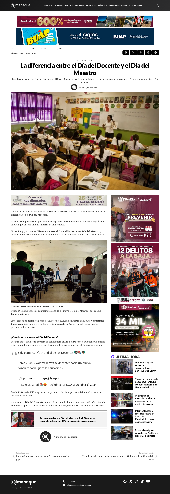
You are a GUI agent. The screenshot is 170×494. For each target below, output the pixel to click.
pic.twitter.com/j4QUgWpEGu (42, 378)
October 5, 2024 (86, 385)
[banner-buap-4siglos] (85, 36)
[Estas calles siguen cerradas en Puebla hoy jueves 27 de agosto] (122, 433)
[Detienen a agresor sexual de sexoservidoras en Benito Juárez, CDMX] (122, 366)
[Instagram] (136, 481)
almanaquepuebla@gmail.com (79, 485)
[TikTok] (142, 481)
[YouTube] (148, 481)
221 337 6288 (73, 481)
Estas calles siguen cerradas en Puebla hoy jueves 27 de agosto (146, 433)
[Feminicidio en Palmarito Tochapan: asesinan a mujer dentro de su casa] (122, 400)
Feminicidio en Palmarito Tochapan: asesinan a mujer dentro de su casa (145, 399)
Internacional (85, 60)
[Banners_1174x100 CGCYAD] (85, 21)
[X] (130, 481)
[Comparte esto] (125, 52)
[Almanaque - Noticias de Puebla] (20, 5)
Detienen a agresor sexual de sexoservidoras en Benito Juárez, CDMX (145, 366)
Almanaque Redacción (89, 87)
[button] (51, 5)
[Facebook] (125, 481)
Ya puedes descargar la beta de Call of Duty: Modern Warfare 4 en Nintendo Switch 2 (146, 383)
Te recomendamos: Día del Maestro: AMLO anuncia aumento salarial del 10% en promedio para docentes (68, 419)
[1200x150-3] (59, 200)
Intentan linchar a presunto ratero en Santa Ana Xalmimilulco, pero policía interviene (144, 416)
